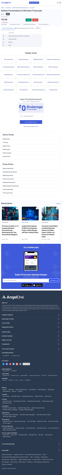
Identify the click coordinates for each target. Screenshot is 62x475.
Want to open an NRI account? (31, 126)
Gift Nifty (20, 391)
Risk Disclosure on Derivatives (41, 462)
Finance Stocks (7, 153)
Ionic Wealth (14, 370)
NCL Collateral (5, 462)
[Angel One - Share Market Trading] (6, 2)
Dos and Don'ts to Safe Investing (33, 454)
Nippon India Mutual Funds (9, 430)
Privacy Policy (44, 457)
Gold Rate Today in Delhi (24, 408)
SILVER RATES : (6, 412)
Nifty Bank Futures (16, 396)
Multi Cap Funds (7, 436)
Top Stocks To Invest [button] (8, 349)
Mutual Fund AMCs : (7, 426)
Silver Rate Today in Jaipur (9, 416)
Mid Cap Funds (48, 434)
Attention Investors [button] (8, 444)
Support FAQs (16, 355)
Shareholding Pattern (29, 24)
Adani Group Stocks (8, 168)
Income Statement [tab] (7, 28)
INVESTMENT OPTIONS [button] (8, 319)
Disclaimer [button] (5, 450)
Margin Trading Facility (34, 375)
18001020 (7, 355)
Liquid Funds (14, 434)
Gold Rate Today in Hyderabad (10, 409)
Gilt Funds (40, 434)
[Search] (58, 2)
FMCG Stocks (6, 149)
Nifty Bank (11, 389)
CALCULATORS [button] (6, 323)
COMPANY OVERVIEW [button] (7, 315)
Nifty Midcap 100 (42, 389)
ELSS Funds (6, 434)
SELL (35, 20)
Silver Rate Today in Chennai (44, 414)
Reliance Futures (39, 396)
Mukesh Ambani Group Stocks (11, 186)
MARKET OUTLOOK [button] (7, 340)
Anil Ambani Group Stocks (10, 172)
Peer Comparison (44, 24)
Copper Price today (7, 421)
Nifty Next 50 (32, 389)
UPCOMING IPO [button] (5, 344)
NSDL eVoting (22, 462)
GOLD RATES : (5, 406)
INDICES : (4, 387)
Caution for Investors (7, 464)
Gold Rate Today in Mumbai (9, 408)
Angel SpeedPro (24, 375)
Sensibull (5, 380)
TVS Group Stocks (8, 193)
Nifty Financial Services (22, 389)
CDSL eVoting (13, 462)
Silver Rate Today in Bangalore (27, 414)
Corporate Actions (15, 24)
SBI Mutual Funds (20, 428)
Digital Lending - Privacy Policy (9, 459)
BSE (8, 14)
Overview (4, 24)
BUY (29, 20)
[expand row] (3, 36)
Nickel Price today (41, 421)
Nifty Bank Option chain (20, 401)
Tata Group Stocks (8, 189)
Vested (21, 380)
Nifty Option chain (7, 401)
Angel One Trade (15, 375)
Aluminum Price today (19, 421)
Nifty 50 (5, 389)
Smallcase (10, 380)
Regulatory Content (18, 454)
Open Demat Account (34, 2)
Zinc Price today (31, 421)
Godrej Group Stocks (8, 179)
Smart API (44, 375)
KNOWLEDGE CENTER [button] (7, 327)
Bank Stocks (6, 139)
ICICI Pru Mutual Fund (53, 428)
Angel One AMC (6, 370)
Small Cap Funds (23, 434)
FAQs (31, 457)
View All (58, 203)
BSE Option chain (7, 403)
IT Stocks (5, 142)
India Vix (14, 391)
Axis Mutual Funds (30, 428)
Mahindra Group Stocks (9, 182)
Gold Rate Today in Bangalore (26, 409)
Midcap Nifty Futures (27, 396)
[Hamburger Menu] (60, 2)
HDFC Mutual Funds (42, 428)
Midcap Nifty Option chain (33, 401)
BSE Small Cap (6, 391)
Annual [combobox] (37, 28)
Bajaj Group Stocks (8, 175)
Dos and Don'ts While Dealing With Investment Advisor (15, 457)
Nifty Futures (6, 396)
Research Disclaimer (7, 454)
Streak (16, 380)
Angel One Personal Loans (25, 459)
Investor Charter (37, 459)
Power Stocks (6, 156)
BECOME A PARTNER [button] (7, 336)
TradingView (27, 380)
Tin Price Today (6, 423)
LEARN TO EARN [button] (6, 332)
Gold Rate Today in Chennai (38, 408)
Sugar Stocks (6, 146)
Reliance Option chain (47, 401)
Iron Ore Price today (53, 421)
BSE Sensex (51, 389)
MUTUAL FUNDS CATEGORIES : (10, 433)
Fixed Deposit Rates (52, 375)
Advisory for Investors (47, 459)
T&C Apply (36, 457)
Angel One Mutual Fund (8, 428)
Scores (44, 454)
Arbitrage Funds (33, 434)
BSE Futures (48, 396)
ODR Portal (30, 462)
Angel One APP (6, 375)
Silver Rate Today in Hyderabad (10, 414)
